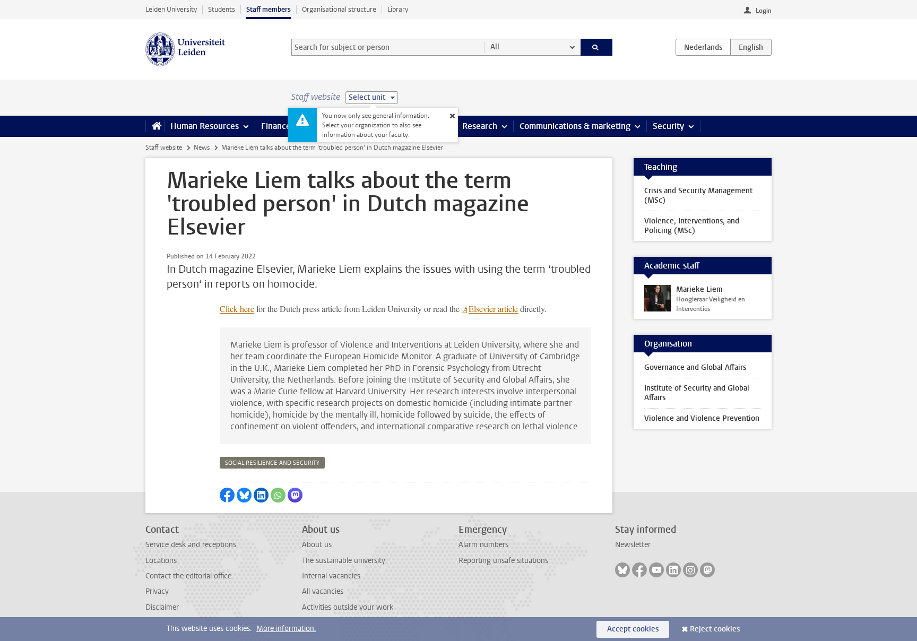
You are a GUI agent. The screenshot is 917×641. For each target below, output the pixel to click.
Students (221, 9)
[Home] (154, 126)
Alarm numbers (483, 545)
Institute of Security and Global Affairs (696, 393)
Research (479, 126)
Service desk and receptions (190, 545)
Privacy (157, 591)
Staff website (163, 147)
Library (397, 9)
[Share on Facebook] (227, 495)
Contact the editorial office (188, 576)
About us (317, 545)
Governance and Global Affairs (695, 367)
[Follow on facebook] (639, 569)
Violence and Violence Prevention (701, 418)
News (202, 147)
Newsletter (633, 545)
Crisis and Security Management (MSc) (698, 195)
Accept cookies (633, 629)
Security (668, 126)
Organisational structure (339, 9)
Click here (237, 308)
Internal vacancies (331, 576)
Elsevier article (493, 308)
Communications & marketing (575, 126)
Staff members (268, 9)
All (494, 47)
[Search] (597, 47)
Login (764, 10)
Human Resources (204, 126)
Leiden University (171, 9)
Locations (161, 561)
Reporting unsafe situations (503, 561)
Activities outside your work (347, 607)
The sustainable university (343, 561)
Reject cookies (715, 629)
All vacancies (322, 591)
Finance (276, 126)
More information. (286, 628)
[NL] (703, 47)
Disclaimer (162, 607)
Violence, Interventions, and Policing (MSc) (691, 226)
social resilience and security (272, 463)
